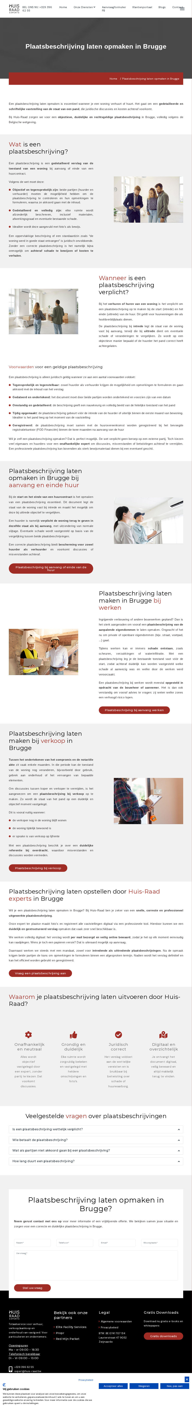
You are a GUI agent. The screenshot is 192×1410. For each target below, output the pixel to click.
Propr (60, 1333)
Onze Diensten (83, 7)
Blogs (162, 7)
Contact (177, 7)
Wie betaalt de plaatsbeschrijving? (40, 1140)
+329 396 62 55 (24, 1367)
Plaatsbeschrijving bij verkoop (38, 868)
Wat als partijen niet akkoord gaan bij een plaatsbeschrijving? (61, 1150)
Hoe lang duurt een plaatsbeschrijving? (43, 1161)
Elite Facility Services (71, 1327)
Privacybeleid (109, 1327)
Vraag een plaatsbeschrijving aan (40, 973)
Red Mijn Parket (67, 1339)
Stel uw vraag (32, 1288)
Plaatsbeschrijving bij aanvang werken (134, 710)
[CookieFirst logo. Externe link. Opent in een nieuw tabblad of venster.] (4, 1385)
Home (63, 7)
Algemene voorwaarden (116, 1321)
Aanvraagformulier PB (114, 8)
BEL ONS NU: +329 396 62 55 (37, 8)
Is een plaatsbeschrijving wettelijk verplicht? (47, 1129)
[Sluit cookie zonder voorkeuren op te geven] (187, 1379)
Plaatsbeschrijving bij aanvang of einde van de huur (51, 568)
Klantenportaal (142, 7)
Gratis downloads (163, 1336)
